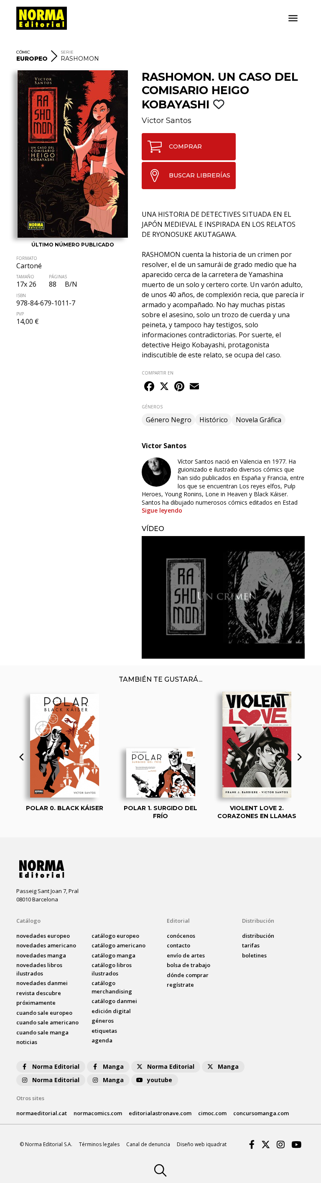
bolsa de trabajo (188, 965)
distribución (258, 935)
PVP (20, 314)
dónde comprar (188, 975)
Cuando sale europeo (44, 1012)
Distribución (258, 920)
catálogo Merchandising (112, 987)
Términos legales (99, 1144)
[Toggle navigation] (293, 18)
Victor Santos (166, 120)
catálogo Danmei (114, 1001)
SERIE (67, 52)
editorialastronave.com (160, 1113)
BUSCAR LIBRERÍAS (199, 175)
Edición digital (111, 1011)
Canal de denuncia (148, 1144)
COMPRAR (185, 146)
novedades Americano (46, 945)
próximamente (36, 1002)
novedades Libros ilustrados (39, 969)
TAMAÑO (25, 277)
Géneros (103, 1020)
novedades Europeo (43, 935)
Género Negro (168, 419)
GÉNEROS (152, 407)
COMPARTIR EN (157, 373)
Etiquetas (104, 1030)
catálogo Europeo (115, 935)
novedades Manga (41, 955)
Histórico (213, 419)
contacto (178, 945)
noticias (26, 1042)
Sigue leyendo (162, 510)
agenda (102, 1040)
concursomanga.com (261, 1113)
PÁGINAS (58, 277)
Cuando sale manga (42, 1032)
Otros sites (30, 1098)
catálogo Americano (118, 945)
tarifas (251, 945)
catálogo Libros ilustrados (112, 969)
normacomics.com (98, 1113)
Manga (113, 1066)
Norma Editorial (55, 1066)
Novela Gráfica (258, 419)
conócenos (181, 935)
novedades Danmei (42, 983)
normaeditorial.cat (41, 1113)
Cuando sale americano (47, 1022)
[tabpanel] (223, 597)
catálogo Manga (113, 955)
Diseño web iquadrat (202, 1144)
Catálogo (28, 920)
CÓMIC (23, 52)
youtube (159, 1080)
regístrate (180, 984)
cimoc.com (212, 1113)
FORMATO (26, 258)
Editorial (178, 920)
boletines (254, 955)
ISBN (21, 295)
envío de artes (186, 955)
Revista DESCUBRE (38, 993)
